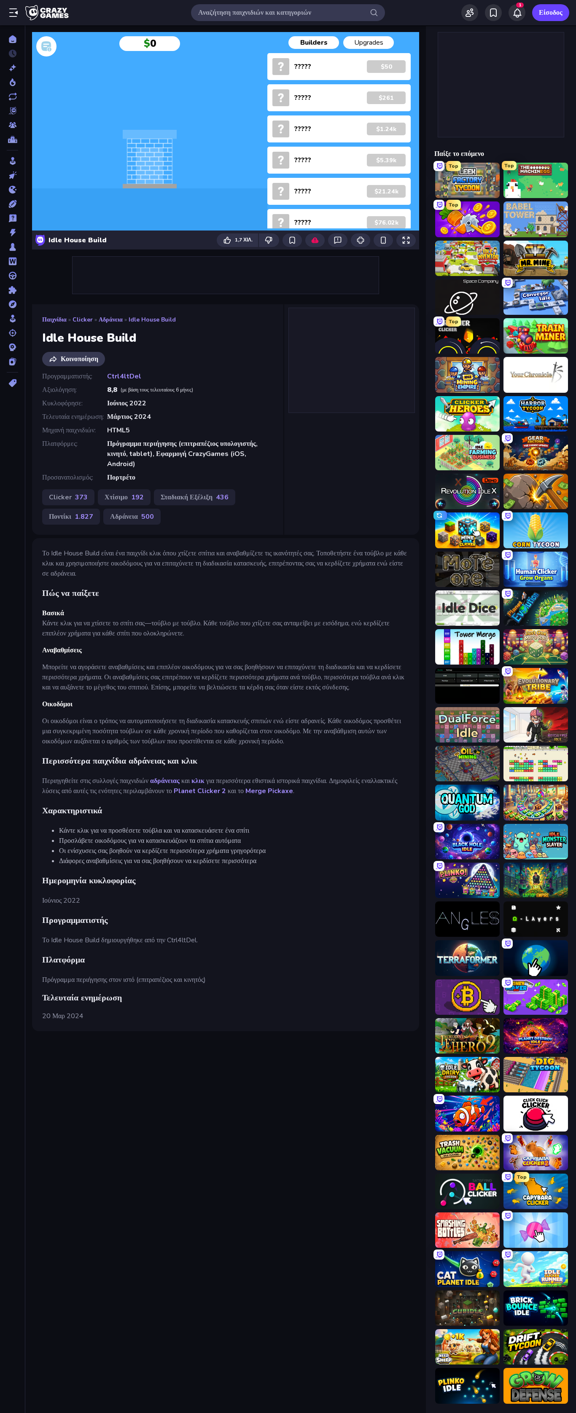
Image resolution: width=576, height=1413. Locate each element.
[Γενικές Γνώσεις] (12, 218)
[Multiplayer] (12, 125)
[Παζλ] (12, 290)
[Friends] (469, 12)
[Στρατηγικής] (12, 347)
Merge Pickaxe (269, 791)
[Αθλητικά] (12, 204)
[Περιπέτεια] (12, 304)
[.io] (12, 189)
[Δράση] (12, 232)
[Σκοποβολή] (12, 333)
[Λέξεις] (12, 261)
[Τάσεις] (12, 82)
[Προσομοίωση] (12, 318)
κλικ (198, 781)
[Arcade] (12, 161)
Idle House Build (152, 320)
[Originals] (12, 111)
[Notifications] (517, 12)
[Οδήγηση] (12, 275)
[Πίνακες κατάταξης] (12, 139)
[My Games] (493, 12)
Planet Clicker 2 (200, 791)
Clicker (83, 320)
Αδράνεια (111, 320)
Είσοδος (551, 12)
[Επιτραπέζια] (12, 247)
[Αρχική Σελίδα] (12, 39)
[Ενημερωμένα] (12, 96)
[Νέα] (12, 68)
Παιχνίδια (54, 320)
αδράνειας (165, 781)
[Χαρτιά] (12, 361)
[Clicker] (12, 175)
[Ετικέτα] (12, 383)
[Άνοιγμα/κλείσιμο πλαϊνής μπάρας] (13, 13)
